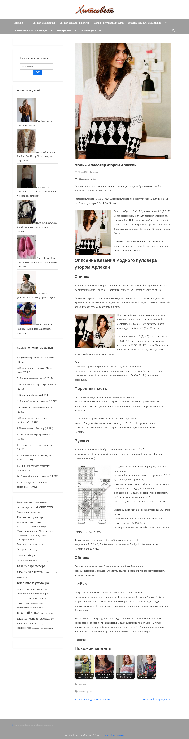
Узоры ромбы (38, 550)
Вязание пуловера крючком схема (37, 434)
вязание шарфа (42, 593)
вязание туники (26, 589)
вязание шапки (25, 593)
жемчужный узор (45, 624)
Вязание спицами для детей (74, 22)
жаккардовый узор (27, 623)
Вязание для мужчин (44, 22)
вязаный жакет (28, 612)
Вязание (18, 22)
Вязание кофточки (25, 507)
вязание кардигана (30, 571)
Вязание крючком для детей (109, 22)
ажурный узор (27, 555)
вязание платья (50, 572)
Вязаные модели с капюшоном (28, 512)
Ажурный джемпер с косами (35, 476)
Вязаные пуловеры (31, 517)
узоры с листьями (46, 628)
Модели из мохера (39, 526)
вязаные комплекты (24, 607)
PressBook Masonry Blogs (114, 735)
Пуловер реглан (39, 535)
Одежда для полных (24, 535)
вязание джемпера (31, 565)
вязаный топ (47, 619)
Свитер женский (26, 539)
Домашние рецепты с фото (30, 522)
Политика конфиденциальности (38, 724)
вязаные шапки (38, 607)
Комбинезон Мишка (29, 395)
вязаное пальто (22, 599)
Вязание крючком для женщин (144, 22)
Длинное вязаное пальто (31, 378)
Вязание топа (44, 507)
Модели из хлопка (27, 531)
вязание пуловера (86, 691)
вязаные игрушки (37, 603)
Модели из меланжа (24, 527)
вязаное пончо (23, 603)
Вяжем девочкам (25, 501)
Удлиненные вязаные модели (31, 543)
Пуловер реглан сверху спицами (37, 445)
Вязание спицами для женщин (31, 30)
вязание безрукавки (27, 560)
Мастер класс (64, 30)
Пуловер (82, 684)
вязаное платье (37, 598)
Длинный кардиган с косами (33, 401)
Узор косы (24, 549)
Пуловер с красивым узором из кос (36, 357)
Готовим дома (88, 30)
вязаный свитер (28, 618)
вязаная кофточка (46, 556)
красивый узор (24, 627)
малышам (35, 628)
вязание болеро (43, 561)
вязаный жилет (48, 612)
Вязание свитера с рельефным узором (38, 384)
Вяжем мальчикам (41, 502)
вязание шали (43, 589)
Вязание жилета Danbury (31, 428)
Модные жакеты (47, 531)
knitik (95, 171)
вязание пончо (22, 577)
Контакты (19, 724)
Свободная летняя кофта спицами (36, 407)
